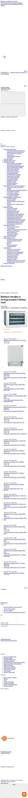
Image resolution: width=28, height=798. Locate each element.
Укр (5, 56)
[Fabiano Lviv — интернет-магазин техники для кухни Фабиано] (8, 621)
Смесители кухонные (9, 225)
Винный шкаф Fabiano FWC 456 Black (14, 462)
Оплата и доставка (13, 2)
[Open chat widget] (24, 794)
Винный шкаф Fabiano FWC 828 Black (14, 484)
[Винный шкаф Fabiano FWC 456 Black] (15, 453)
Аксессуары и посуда (9, 238)
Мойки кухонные (8, 207)
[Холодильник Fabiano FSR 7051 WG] (15, 422)
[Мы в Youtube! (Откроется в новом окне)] (12, 29)
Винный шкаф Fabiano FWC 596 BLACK (15, 504)
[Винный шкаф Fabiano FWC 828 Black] (15, 477)
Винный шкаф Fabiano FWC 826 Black (14, 473)
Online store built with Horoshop (9, 640)
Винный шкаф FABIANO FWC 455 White (15, 340)
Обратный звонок (5, 753)
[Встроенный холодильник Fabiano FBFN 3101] (15, 507)
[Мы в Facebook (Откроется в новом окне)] (12, 17)
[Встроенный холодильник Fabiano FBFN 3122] (15, 519)
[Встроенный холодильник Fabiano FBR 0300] (15, 378)
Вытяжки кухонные (9, 162)
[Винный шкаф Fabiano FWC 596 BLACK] (15, 498)
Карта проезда (4, 783)
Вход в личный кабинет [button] (10, 677)
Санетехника (7, 247)
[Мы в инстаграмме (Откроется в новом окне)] (12, 41)
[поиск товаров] (13, 97)
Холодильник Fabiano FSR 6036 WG (13, 418)
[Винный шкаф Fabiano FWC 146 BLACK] (15, 434)
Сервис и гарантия (9, 683)
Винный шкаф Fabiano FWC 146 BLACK (15, 440)
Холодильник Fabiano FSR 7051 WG (13, 429)
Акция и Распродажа (9, 263)
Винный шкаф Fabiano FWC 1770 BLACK (15, 495)
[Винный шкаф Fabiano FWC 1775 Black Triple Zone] (15, 555)
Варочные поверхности (10, 149)
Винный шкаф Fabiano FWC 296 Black (14, 450)
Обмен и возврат (8, 686)
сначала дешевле (15, 307)
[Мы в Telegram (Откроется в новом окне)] (12, 53)
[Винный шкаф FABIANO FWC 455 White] (15, 319)
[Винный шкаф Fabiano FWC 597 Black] (15, 567)
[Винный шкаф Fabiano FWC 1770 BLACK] (15, 489)
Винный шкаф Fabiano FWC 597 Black (14, 573)
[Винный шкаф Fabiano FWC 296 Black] (15, 445)
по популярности (5, 307)
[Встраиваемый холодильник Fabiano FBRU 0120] (15, 389)
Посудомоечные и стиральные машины (14, 186)
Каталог (3, 2)
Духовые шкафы (8, 159)
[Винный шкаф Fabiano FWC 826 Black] (15, 466)
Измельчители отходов (10, 236)
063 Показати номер (6, 751)
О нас (6, 2)
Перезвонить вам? (5, 88)
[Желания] (14, 124)
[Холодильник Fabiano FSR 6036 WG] (15, 411)
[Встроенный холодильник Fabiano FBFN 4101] (15, 533)
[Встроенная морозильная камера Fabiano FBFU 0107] (15, 356)
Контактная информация (12, 4)
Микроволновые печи (9, 160)
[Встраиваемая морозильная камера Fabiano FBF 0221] (15, 400)
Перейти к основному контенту (9, 1)
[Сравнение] (13, 110)
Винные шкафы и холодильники (12, 197)
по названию (24, 307)
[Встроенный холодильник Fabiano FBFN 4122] (15, 544)
